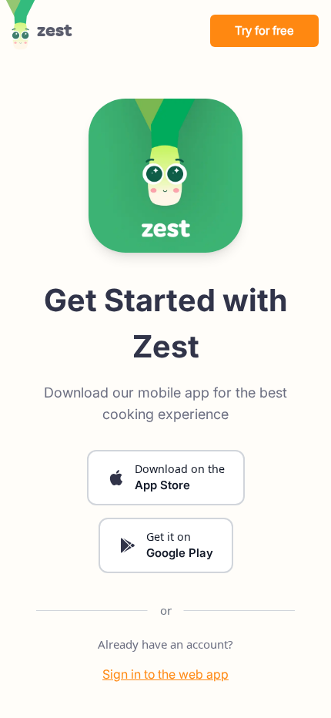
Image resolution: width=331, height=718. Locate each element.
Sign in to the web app (165, 674)
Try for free (264, 30)
